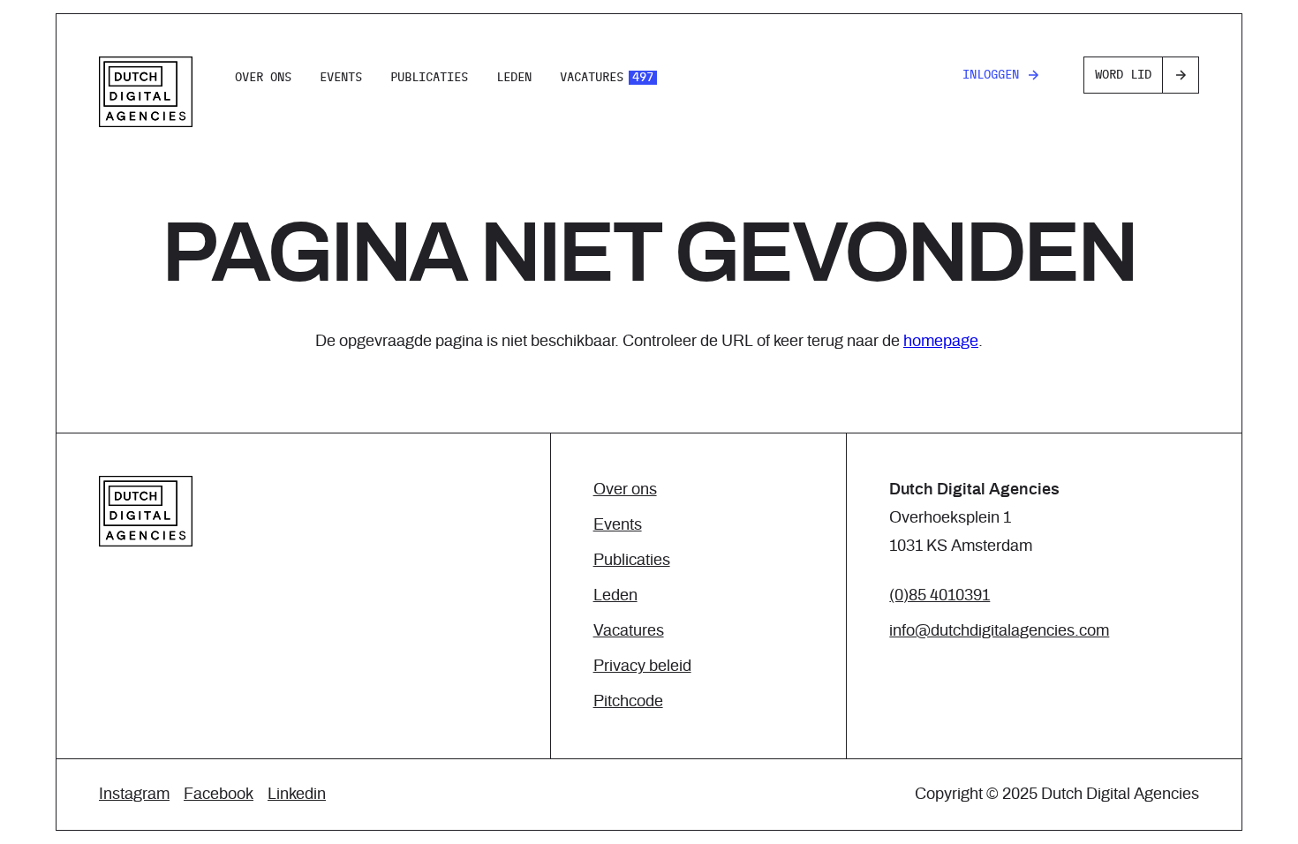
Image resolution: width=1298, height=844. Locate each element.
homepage (940, 342)
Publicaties (429, 77)
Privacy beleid (642, 666)
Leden (514, 77)
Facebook (218, 795)
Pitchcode (628, 702)
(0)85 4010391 (939, 596)
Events (341, 77)
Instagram (134, 795)
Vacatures (606, 77)
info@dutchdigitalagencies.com (999, 631)
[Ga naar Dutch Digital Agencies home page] (145, 92)
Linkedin (297, 795)
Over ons (263, 77)
